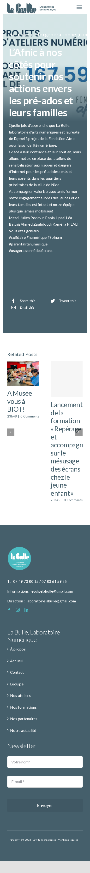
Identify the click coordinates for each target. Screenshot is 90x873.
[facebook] (9, 610)
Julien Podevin (32, 217)
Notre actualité (23, 730)
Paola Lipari (55, 217)
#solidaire (17, 237)
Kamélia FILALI (65, 224)
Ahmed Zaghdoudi (36, 224)
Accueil (16, 660)
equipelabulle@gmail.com (52, 591)
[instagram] (18, 610)
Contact (17, 672)
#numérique (37, 237)
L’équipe (17, 684)
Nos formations (23, 707)
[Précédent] (10, 432)
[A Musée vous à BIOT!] (23, 373)
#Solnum (55, 237)
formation (20, 34)
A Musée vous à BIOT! (19, 401)
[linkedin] (26, 610)
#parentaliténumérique (28, 244)
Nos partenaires (23, 718)
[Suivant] (79, 432)
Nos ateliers (20, 695)
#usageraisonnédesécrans (31, 250)
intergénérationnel (55, 34)
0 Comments (29, 416)
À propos (18, 649)
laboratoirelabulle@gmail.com (51, 601)
